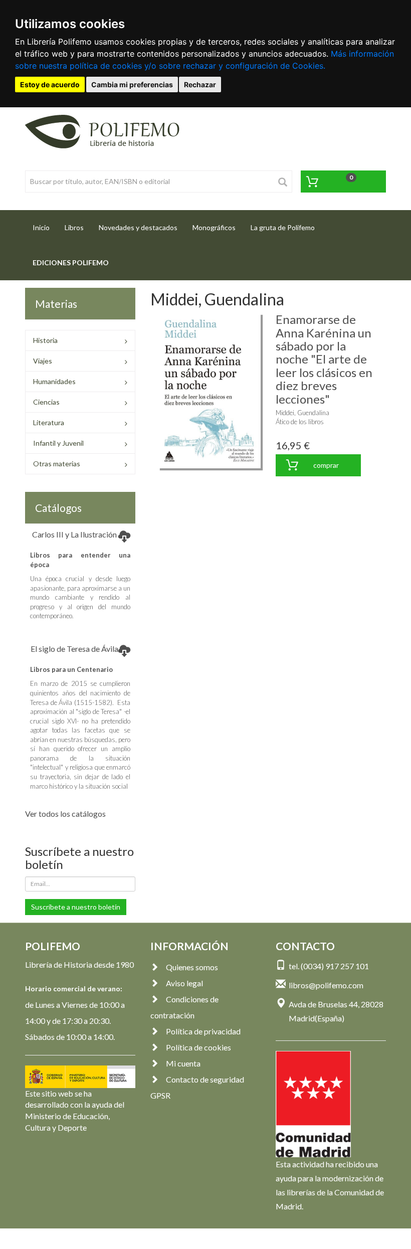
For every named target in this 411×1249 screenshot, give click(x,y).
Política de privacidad (203, 1031)
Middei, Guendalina (302, 413)
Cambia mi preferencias (132, 84)
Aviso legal (184, 983)
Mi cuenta (183, 1063)
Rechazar (200, 84)
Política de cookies (198, 1047)
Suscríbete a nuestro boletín (75, 907)
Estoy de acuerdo (50, 84)
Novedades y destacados (138, 227)
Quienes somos (192, 967)
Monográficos (214, 227)
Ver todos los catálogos (65, 813)
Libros (74, 227)
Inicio (45, 227)
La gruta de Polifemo (283, 227)
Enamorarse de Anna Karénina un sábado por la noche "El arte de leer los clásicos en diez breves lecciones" (324, 359)
